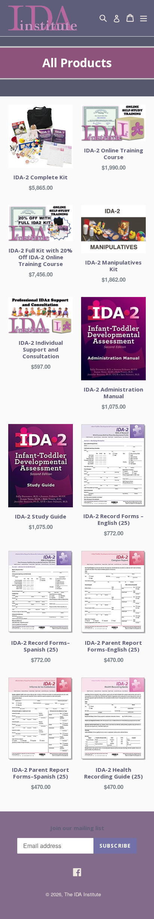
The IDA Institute (82, 894)
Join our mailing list (77, 827)
